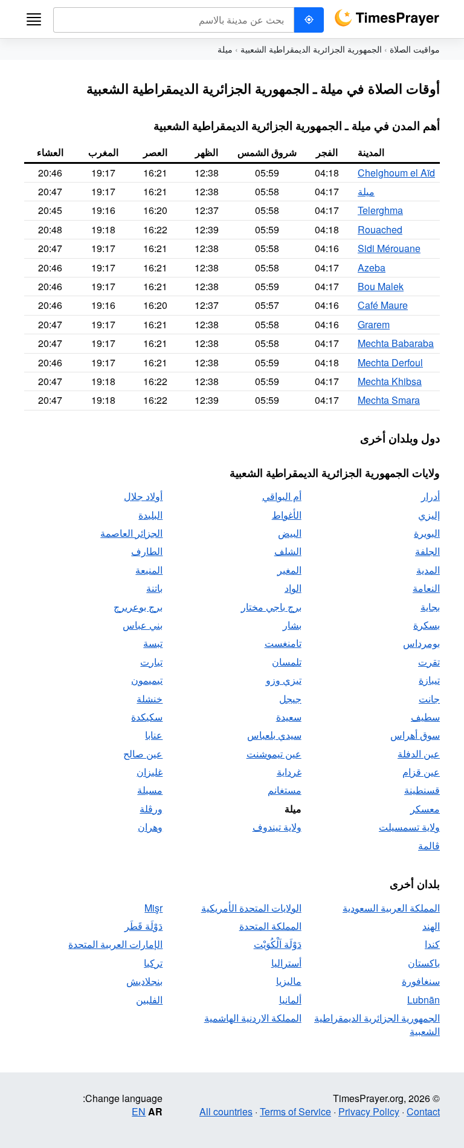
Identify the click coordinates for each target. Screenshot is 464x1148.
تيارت (151, 662)
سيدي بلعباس (274, 735)
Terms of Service (295, 1111)
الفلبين (149, 1000)
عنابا (154, 735)
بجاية (430, 607)
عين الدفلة (419, 753)
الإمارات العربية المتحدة (115, 944)
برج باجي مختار (271, 607)
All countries (226, 1111)
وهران (150, 827)
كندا (432, 944)
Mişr (153, 908)
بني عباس (143, 625)
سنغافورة (421, 981)
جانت (429, 698)
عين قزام (421, 772)
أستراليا (286, 963)
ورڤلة (151, 809)
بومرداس (421, 643)
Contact (423, 1111)
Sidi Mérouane (389, 248)
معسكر (425, 809)
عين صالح (143, 753)
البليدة (150, 515)
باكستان (424, 963)
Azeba (371, 267)
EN (139, 1111)
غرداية (289, 772)
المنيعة (149, 570)
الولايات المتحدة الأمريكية (251, 908)
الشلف (287, 551)
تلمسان (286, 662)
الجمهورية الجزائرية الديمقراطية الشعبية (311, 49)
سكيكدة (147, 717)
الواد (293, 588)
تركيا (153, 963)
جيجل (290, 698)
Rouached (380, 229)
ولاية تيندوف (277, 827)
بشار (292, 625)
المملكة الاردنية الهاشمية (252, 1018)
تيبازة (429, 680)
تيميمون (147, 680)
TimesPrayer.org (387, 17)
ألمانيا (290, 1000)
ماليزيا (288, 981)
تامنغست (283, 643)
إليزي (429, 515)
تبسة (153, 643)
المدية (428, 570)
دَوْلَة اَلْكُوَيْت (277, 944)
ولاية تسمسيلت (409, 827)
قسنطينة (422, 790)
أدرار (430, 496)
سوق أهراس (415, 735)
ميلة (366, 191)
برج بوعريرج (138, 607)
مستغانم (284, 790)
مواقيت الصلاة (415, 49)
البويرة (427, 533)
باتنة (154, 588)
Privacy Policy (368, 1111)
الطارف (147, 551)
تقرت (429, 662)
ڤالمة (429, 845)
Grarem (374, 324)
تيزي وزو (283, 680)
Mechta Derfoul (390, 362)
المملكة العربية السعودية (391, 908)
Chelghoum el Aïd (396, 173)
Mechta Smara (389, 400)
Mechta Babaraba (396, 343)
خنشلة (150, 698)
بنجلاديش (144, 981)
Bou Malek (381, 286)
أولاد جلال (143, 496)
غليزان (150, 772)
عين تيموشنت (273, 753)
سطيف (425, 717)
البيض (289, 533)
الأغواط (286, 515)
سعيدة (288, 717)
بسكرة (426, 625)
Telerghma (380, 210)
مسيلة (150, 790)
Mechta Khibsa (390, 381)
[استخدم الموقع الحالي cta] (309, 20)
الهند (431, 926)
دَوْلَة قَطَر (143, 926)
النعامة (426, 588)
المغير (289, 570)
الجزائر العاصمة (131, 533)
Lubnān (423, 1000)
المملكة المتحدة (270, 926)
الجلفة (427, 551)
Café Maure (383, 305)
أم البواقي (281, 496)
